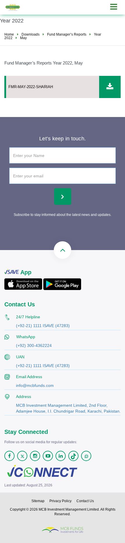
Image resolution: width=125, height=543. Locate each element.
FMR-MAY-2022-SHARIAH (30, 87)
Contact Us (85, 501)
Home (9, 34)
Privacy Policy (60, 501)
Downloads (31, 34)
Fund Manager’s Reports (66, 34)
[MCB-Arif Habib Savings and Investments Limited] (17, 6)
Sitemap (37, 501)
